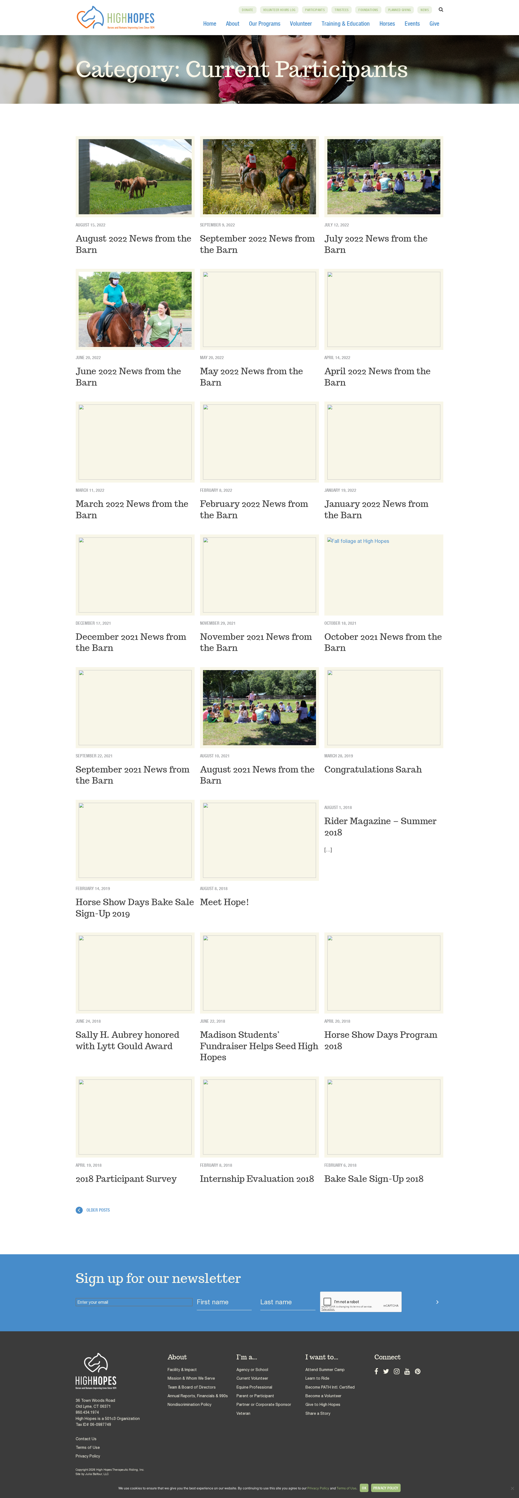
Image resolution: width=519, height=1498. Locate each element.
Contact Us (86, 1439)
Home (209, 23)
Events (412, 23)
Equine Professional (254, 1387)
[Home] (122, 1371)
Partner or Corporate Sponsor (264, 1404)
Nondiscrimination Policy (189, 1404)
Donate (247, 10)
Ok (364, 1488)
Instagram (397, 1371)
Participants (315, 10)
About (232, 23)
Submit (420, 1302)
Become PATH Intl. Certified (330, 1387)
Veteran (243, 1413)
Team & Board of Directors (192, 1387)
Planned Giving (399, 10)
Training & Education (346, 23)
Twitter (386, 1371)
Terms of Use (88, 1447)
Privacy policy (385, 1488)
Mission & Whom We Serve (191, 1378)
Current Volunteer (252, 1378)
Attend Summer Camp (325, 1369)
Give (434, 23)
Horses (387, 23)
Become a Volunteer (323, 1396)
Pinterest (418, 1371)
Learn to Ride (317, 1378)
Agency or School (252, 1369)
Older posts (98, 1210)
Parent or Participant (255, 1396)
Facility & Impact (182, 1369)
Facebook (376, 1371)
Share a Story (317, 1413)
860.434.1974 (87, 1412)
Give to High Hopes (322, 1404)
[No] (512, 1488)
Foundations (368, 10)
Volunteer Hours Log (279, 10)
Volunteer (301, 23)
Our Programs (264, 23)
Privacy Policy (88, 1456)
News (425, 10)
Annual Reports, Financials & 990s (198, 1396)
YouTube (407, 1371)
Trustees (341, 10)
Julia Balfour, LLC (97, 1474)
